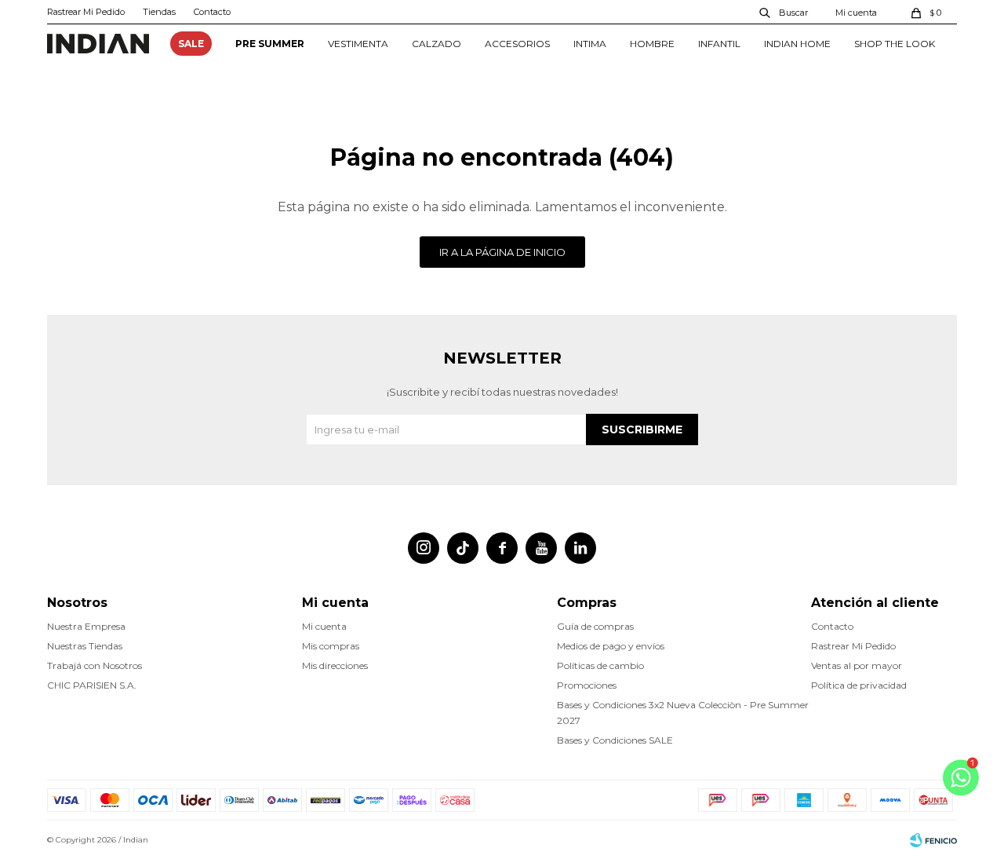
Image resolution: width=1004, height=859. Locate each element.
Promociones (587, 685)
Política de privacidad (859, 685)
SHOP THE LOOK (894, 43)
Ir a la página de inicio (502, 252)
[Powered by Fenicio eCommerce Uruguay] (933, 840)
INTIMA (589, 43)
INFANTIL (719, 43)
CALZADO (436, 43)
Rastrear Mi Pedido (86, 11)
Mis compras (330, 646)
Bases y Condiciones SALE (615, 740)
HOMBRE (652, 43)
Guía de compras (595, 626)
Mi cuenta (324, 626)
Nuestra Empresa (86, 626)
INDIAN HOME (797, 43)
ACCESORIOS (517, 43)
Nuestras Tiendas (84, 646)
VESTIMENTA (358, 43)
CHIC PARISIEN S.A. (91, 685)
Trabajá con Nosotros (94, 665)
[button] (784, 12)
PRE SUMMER (269, 43)
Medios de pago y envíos (610, 646)
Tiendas (159, 11)
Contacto (212, 11)
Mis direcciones (335, 665)
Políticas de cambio (600, 665)
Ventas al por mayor (856, 665)
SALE (191, 43)
